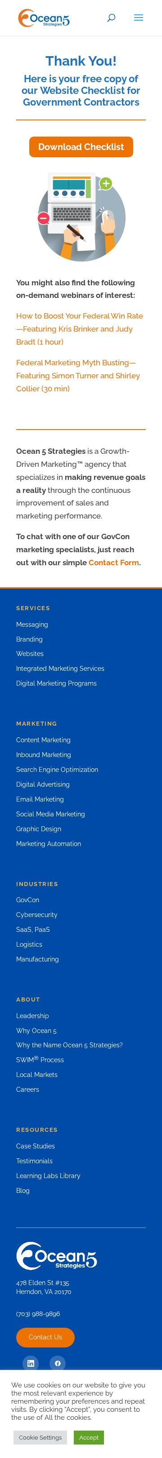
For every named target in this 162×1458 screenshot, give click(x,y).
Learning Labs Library (48, 1175)
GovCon (27, 900)
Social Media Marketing (50, 814)
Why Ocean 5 (36, 1030)
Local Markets (37, 1074)
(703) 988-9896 (38, 1313)
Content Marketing (43, 740)
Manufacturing (37, 959)
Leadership (32, 1015)
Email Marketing (40, 799)
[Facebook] (58, 1364)
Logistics (29, 944)
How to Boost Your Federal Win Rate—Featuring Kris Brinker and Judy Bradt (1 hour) (79, 328)
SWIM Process (40, 1060)
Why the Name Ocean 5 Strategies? (69, 1045)
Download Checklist (81, 147)
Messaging (32, 624)
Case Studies (35, 1146)
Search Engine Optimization (57, 769)
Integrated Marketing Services (60, 668)
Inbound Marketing (43, 754)
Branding (29, 639)
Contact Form (114, 562)
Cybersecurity (37, 914)
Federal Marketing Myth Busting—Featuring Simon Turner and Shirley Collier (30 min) (78, 375)
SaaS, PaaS (33, 929)
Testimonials (34, 1161)
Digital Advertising (43, 784)
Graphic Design (38, 829)
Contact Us (45, 1337)
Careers (27, 1089)
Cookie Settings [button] (40, 1437)
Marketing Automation (48, 843)
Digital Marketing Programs (56, 683)
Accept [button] (89, 1437)
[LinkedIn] (30, 1364)
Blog (23, 1190)
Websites (30, 653)
